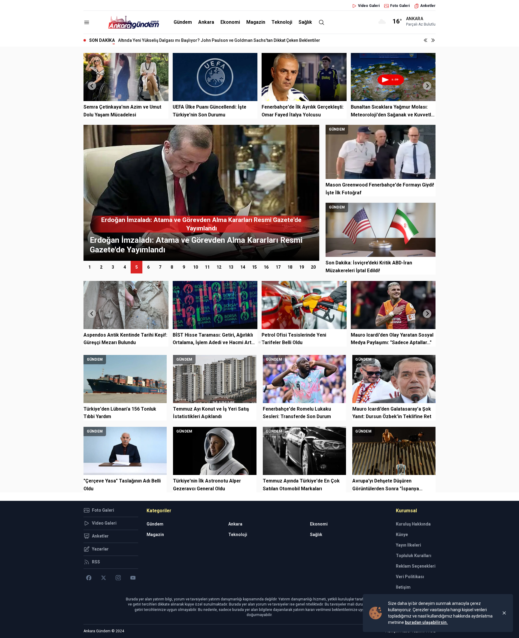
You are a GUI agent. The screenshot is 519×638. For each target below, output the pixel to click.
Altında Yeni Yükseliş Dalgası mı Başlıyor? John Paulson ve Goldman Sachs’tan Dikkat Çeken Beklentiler (219, 40)
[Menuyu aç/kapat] (86, 22)
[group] (201, 193)
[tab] (255, 342)
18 (289, 267)
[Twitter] (103, 578)
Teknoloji (282, 22)
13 (231, 267)
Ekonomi (230, 22)
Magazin (255, 22)
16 (266, 267)
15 (254, 267)
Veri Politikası (410, 576)
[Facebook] (88, 578)
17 (278, 267)
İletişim (403, 587)
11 (207, 267)
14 (242, 267)
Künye (402, 534)
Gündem (183, 22)
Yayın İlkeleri (408, 545)
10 (195, 267)
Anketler (428, 6)
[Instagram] (118, 578)
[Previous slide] (92, 86)
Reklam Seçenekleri (416, 566)
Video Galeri (369, 6)
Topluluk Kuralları (413, 555)
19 (301, 267)
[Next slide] (427, 86)
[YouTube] (133, 578)
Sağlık (305, 22)
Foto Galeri (400, 6)
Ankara (206, 22)
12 (219, 267)
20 (313, 267)
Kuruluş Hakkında (413, 524)
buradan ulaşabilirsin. (426, 622)
